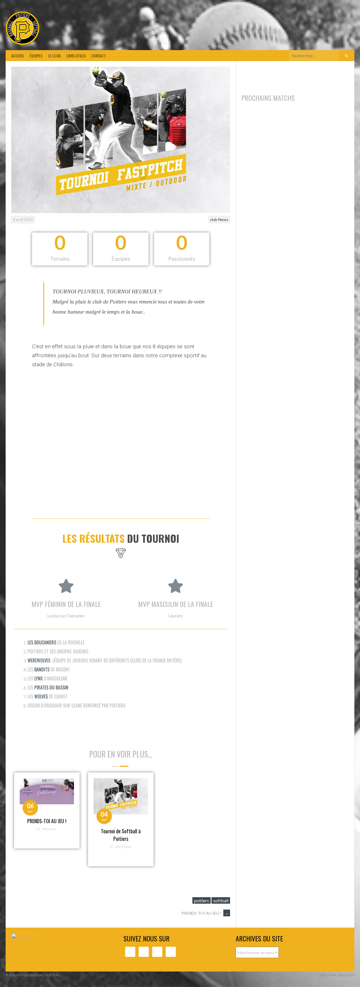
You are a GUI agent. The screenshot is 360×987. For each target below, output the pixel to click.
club (213, 219)
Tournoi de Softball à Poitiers (121, 834)
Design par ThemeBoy (337, 975)
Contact (98, 56)
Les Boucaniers (42, 642)
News (223, 219)
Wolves (41, 696)
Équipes (36, 56)
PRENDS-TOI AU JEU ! (46, 821)
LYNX (38, 678)
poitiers (201, 900)
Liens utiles (76, 56)
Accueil (17, 56)
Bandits (42, 669)
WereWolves (39, 660)
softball (220, 900)
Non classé (49, 828)
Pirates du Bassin (51, 687)
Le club (54, 56)
